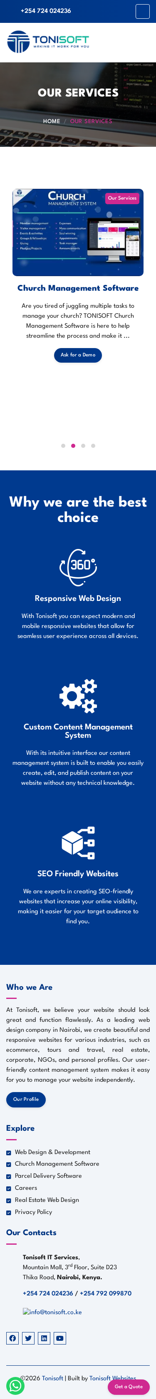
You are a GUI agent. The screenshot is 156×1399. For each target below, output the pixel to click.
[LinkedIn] (44, 1338)
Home (51, 121)
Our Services (91, 121)
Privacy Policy (33, 1212)
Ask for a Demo (78, 355)
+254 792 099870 (105, 1294)
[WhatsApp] (15, 1385)
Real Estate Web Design (47, 1200)
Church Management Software (78, 288)
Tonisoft (53, 1379)
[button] (63, 446)
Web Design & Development (52, 1152)
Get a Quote (129, 1386)
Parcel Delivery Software (48, 1176)
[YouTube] (60, 1338)
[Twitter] (28, 1338)
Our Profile (26, 1099)
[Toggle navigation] (143, 11)
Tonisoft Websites (112, 1379)
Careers (26, 1188)
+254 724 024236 (46, 11)
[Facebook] (12, 1338)
